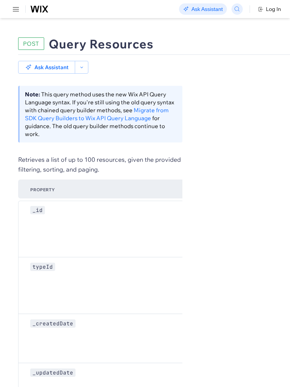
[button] (47, 67)
